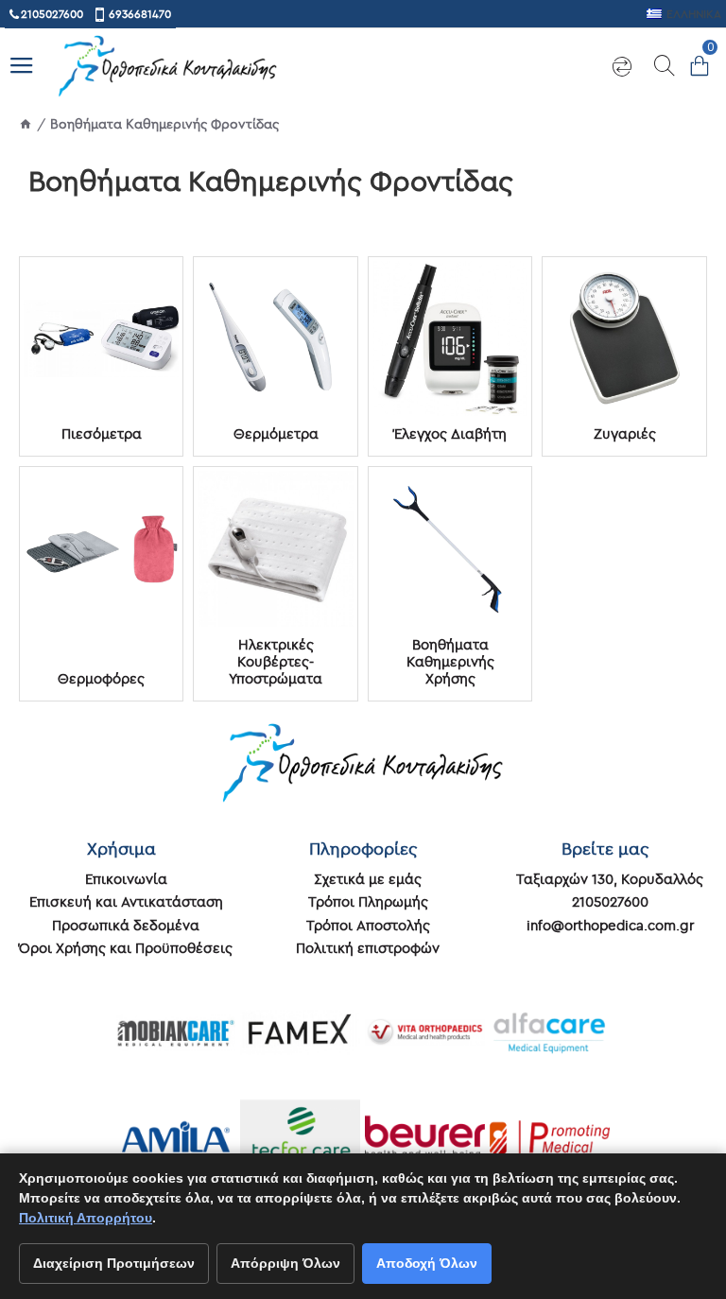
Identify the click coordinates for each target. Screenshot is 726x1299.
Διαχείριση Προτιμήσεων (114, 1263)
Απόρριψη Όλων (285, 1263)
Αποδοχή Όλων (426, 1263)
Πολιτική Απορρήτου (85, 1217)
